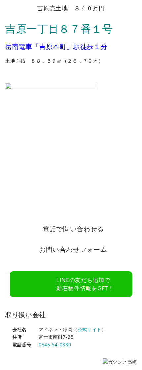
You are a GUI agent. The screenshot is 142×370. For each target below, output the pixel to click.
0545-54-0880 (55, 344)
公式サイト (90, 329)
